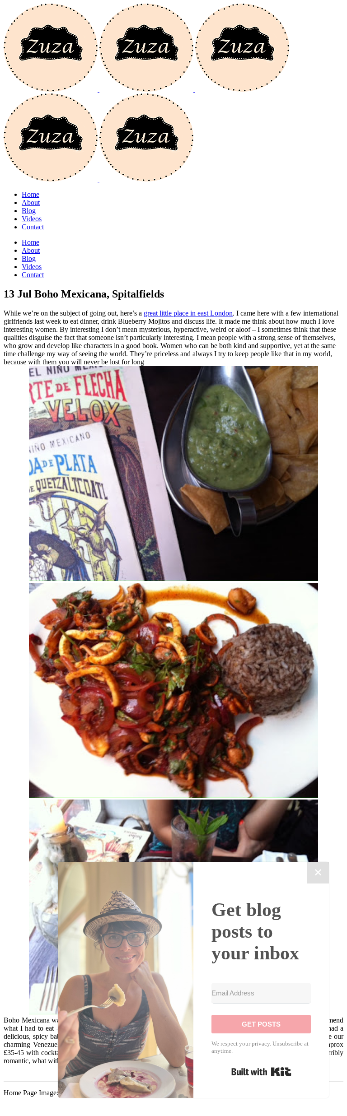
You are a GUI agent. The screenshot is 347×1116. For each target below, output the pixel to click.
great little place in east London (188, 313)
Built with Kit (261, 1072)
